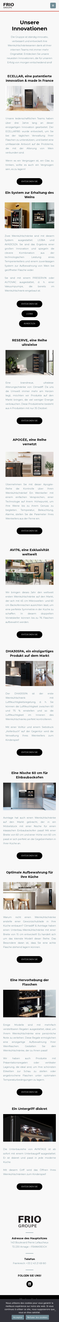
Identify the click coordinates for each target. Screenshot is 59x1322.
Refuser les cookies (37, 1317)
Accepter (17, 1317)
